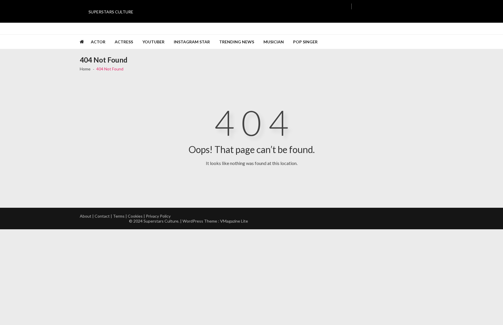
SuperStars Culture (110, 11)
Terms (119, 216)
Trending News (236, 41)
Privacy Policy (158, 216)
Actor (98, 41)
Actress (124, 41)
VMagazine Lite (234, 221)
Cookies (135, 216)
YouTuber (153, 41)
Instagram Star (192, 41)
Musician (273, 41)
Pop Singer (305, 41)
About (85, 216)
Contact (102, 216)
